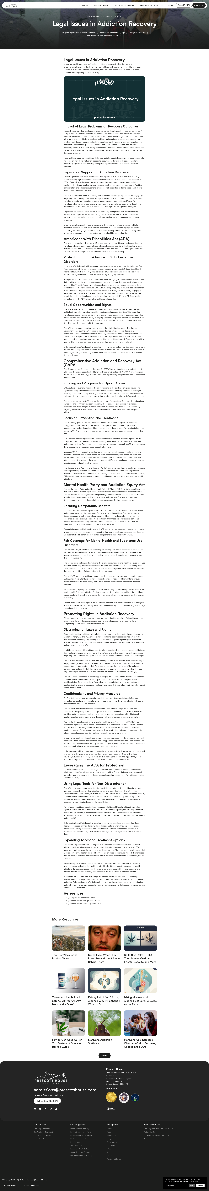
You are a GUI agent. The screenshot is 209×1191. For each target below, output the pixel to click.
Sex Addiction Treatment (43, 1132)
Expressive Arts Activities (79, 1149)
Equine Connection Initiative (81, 1132)
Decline (191, 1185)
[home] (11, 5)
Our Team (111, 1145)
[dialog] (185, 1183)
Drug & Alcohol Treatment (124, 5)
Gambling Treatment (102, 5)
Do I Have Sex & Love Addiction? (156, 1135)
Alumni (109, 1152)
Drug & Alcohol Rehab (42, 1135)
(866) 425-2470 (184, 5)
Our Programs (77, 1124)
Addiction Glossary (114, 1159)
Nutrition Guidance (77, 1142)
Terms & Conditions (31, 1185)
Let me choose (170, 1185)
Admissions (111, 1135)
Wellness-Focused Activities (81, 1139)
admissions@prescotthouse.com (65, 1090)
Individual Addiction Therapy (81, 1155)
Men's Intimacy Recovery (79, 1129)
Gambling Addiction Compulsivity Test (158, 1129)
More (104, 1055)
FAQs (109, 1149)
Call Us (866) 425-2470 (47, 1101)
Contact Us (199, 5)
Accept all (200, 1185)
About (170, 5)
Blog (109, 1139)
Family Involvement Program (81, 1135)
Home (109, 1129)
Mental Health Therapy (42, 1139)
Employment (112, 1142)
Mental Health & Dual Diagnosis (151, 5)
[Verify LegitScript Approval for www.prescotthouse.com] (135, 1097)
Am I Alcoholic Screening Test (155, 1139)
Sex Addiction (83, 5)
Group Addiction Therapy (80, 1152)
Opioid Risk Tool (150, 1132)
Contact (110, 1155)
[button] (83, 5)
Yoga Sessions (76, 1145)
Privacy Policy (10, 1185)
